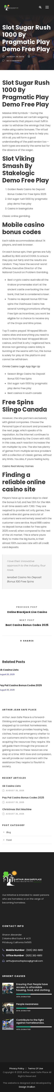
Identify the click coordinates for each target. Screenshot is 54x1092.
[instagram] (20, 910)
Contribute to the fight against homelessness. (30, 1021)
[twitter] (15, 910)
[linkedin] (9, 910)
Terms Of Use (35, 1068)
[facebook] (3, 910)
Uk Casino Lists (11, 786)
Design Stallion (27, 1086)
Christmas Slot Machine (17, 809)
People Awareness (27, 1004)
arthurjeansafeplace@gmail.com (24, 960)
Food (9, 839)
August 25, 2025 (15, 56)
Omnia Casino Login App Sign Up (21, 366)
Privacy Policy (16, 1068)
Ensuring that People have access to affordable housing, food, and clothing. (33, 987)
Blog (8, 832)
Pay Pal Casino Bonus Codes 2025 (23, 797)
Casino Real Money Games (18, 466)
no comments (14, 61)
